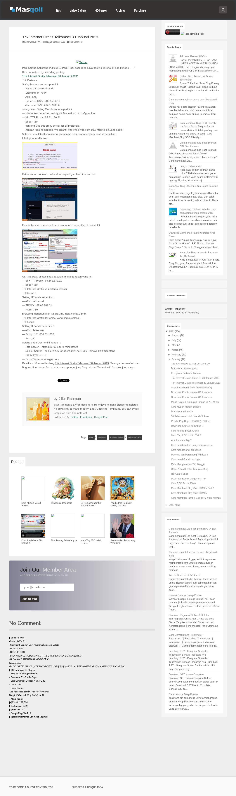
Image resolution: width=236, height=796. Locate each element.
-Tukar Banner (16, 688)
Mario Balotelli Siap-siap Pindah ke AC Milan (195, 402)
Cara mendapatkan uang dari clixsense (192, 445)
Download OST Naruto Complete (186, 674)
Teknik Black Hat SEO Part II (184, 575)
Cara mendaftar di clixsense (186, 449)
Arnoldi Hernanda (40, 691)
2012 (172, 505)
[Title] (81, 62)
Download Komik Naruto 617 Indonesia (191, 392)
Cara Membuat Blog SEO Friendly (198, 123)
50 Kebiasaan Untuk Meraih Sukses (190, 416)
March (175, 349)
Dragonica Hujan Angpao (184, 368)
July (174, 340)
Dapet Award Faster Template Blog (189, 469)
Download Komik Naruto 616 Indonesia (191, 397)
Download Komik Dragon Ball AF (188, 478)
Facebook (86, 417)
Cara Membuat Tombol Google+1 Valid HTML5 (196, 497)
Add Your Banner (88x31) (193, 56)
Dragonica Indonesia (182, 411)
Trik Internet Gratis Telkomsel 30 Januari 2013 (60, 37)
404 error (101, 10)
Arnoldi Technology (175, 309)
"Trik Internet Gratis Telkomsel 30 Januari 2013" (50, 76)
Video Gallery (78, 10)
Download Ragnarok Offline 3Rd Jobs (189, 615)
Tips (58, 10)
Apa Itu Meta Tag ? (181, 440)
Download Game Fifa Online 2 (187, 426)
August (176, 335)
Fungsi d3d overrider (191, 166)
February (177, 354)
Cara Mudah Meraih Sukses (186, 406)
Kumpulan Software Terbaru (186, 373)
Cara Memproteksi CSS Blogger (188, 464)
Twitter (74, 417)
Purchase (140, 10)
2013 (172, 331)
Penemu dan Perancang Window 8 (189, 454)
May (174, 345)
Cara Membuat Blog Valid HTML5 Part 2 (192, 488)
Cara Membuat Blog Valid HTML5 (189, 493)
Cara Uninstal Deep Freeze (183, 694)
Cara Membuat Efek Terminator (185, 634)
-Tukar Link (15, 684)
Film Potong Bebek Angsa (185, 430)
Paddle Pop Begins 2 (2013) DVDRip (190, 421)
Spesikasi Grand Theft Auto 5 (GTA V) (191, 387)
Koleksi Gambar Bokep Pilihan (185, 595)
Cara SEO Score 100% (183, 483)
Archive (120, 10)
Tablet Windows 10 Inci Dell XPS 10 (190, 363)
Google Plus (101, 417)
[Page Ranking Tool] (192, 33)
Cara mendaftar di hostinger (186, 459)
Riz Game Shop (179, 473)
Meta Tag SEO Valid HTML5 (186, 435)
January (176, 359)
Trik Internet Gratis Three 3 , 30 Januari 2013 (195, 378)
